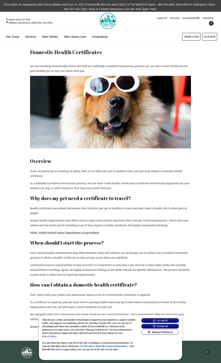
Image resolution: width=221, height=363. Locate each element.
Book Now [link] (209, 36)
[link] (107, 21)
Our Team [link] (12, 36)
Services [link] (30, 36)
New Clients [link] (50, 36)
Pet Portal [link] (175, 18)
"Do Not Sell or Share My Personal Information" (104, 346)
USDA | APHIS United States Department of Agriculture (64, 232)
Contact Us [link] (162, 18)
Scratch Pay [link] (207, 18)
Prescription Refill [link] (191, 18)
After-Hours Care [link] (75, 36)
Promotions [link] (100, 36)
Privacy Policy (49, 336)
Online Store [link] (191, 36)
